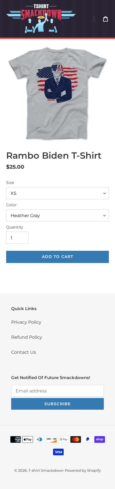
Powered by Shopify (83, 470)
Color (11, 204)
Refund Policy (26, 337)
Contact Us (23, 352)
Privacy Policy (26, 322)
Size (10, 182)
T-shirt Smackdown (46, 470)
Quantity (14, 227)
